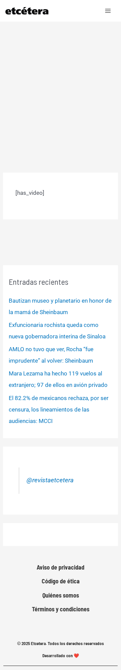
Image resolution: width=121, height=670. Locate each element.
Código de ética (61, 581)
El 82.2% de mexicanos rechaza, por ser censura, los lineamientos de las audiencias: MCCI (59, 409)
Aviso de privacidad (60, 567)
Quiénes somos (60, 595)
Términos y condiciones (60, 609)
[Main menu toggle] (108, 11)
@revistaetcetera (50, 480)
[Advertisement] (60, 85)
